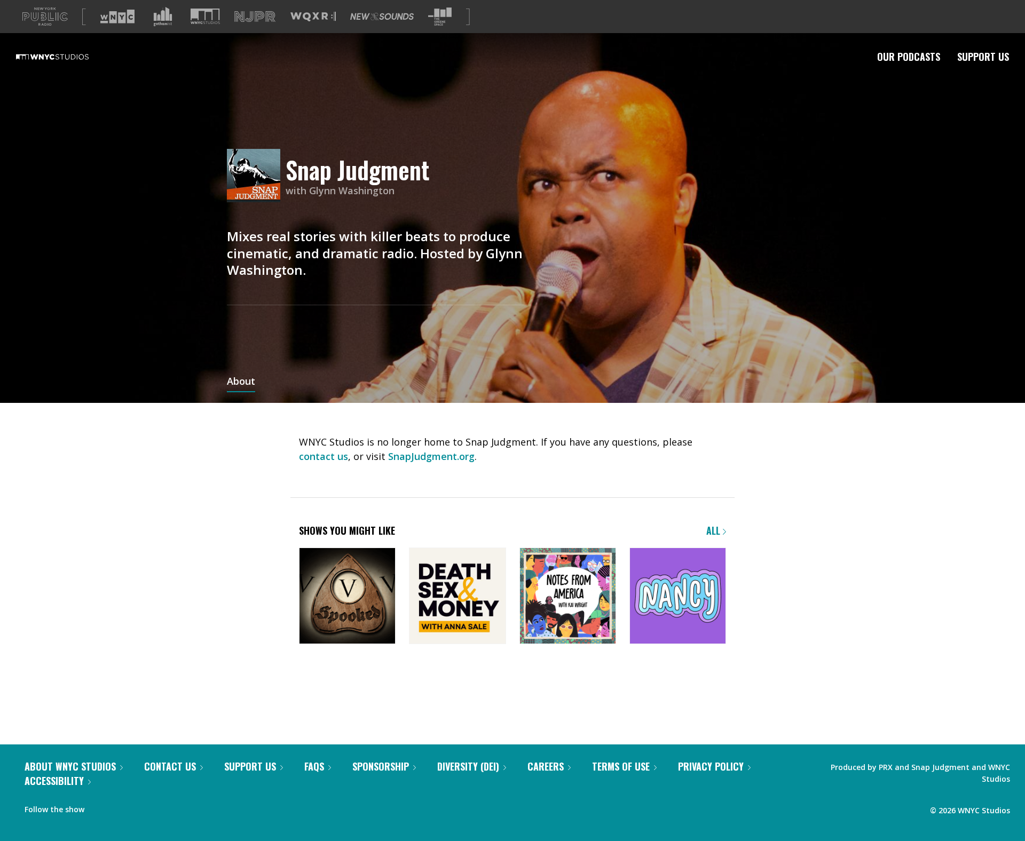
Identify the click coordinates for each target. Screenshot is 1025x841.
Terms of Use (621, 766)
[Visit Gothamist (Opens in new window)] (162, 16)
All (714, 530)
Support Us (983, 57)
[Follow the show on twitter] (120, 807)
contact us (323, 456)
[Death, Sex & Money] (457, 597)
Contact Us (170, 766)
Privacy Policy (711, 766)
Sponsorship (380, 766)
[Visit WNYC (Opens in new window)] (117, 16)
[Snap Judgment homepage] (256, 176)
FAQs (314, 766)
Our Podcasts (908, 57)
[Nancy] (677, 597)
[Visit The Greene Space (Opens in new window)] (440, 16)
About (241, 382)
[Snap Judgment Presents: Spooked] (347, 597)
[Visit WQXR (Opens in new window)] (313, 17)
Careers (545, 766)
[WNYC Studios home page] (65, 56)
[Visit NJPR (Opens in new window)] (254, 16)
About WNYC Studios (70, 766)
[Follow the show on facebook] (100, 807)
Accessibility (54, 781)
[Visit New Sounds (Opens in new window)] (382, 16)
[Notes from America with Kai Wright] (567, 597)
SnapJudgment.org (431, 456)
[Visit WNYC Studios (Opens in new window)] (205, 16)
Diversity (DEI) (468, 766)
